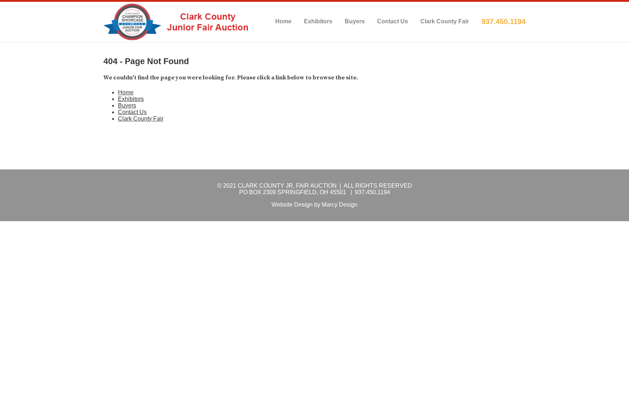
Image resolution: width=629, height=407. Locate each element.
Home (283, 21)
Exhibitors (318, 21)
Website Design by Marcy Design (314, 204)
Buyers (355, 21)
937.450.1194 (504, 21)
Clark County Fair (444, 21)
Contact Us (392, 21)
